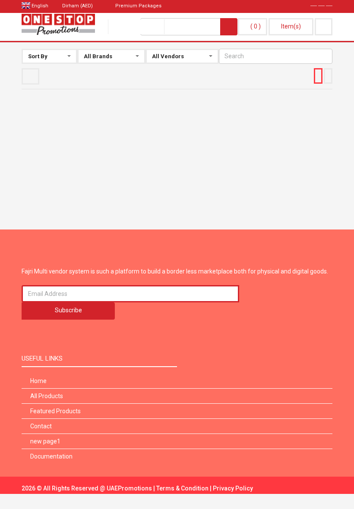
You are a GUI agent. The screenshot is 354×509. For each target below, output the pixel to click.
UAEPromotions (130, 488)
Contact (41, 426)
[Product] (192, 26)
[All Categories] (136, 26)
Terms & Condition (183, 488)
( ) (255, 26)
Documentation (51, 456)
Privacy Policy (233, 488)
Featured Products (55, 411)
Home (38, 380)
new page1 (45, 441)
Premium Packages (137, 6)
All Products (46, 396)
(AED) (78, 6)
